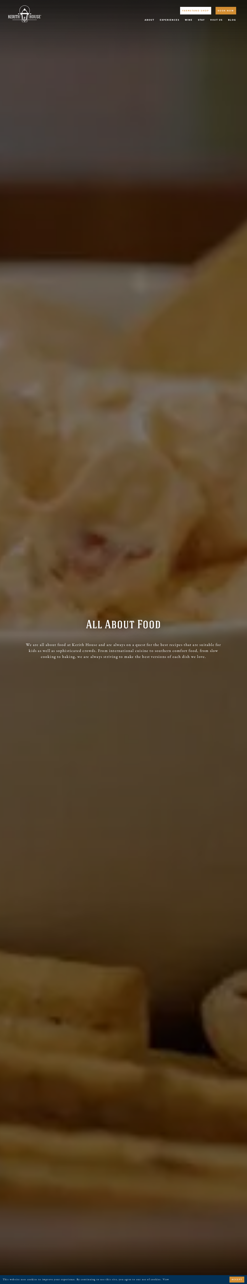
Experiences (170, 20)
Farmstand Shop (195, 10)
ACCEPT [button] (237, 1279)
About (149, 20)
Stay (201, 20)
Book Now (226, 10)
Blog (232, 20)
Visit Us (216, 20)
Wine (189, 20)
